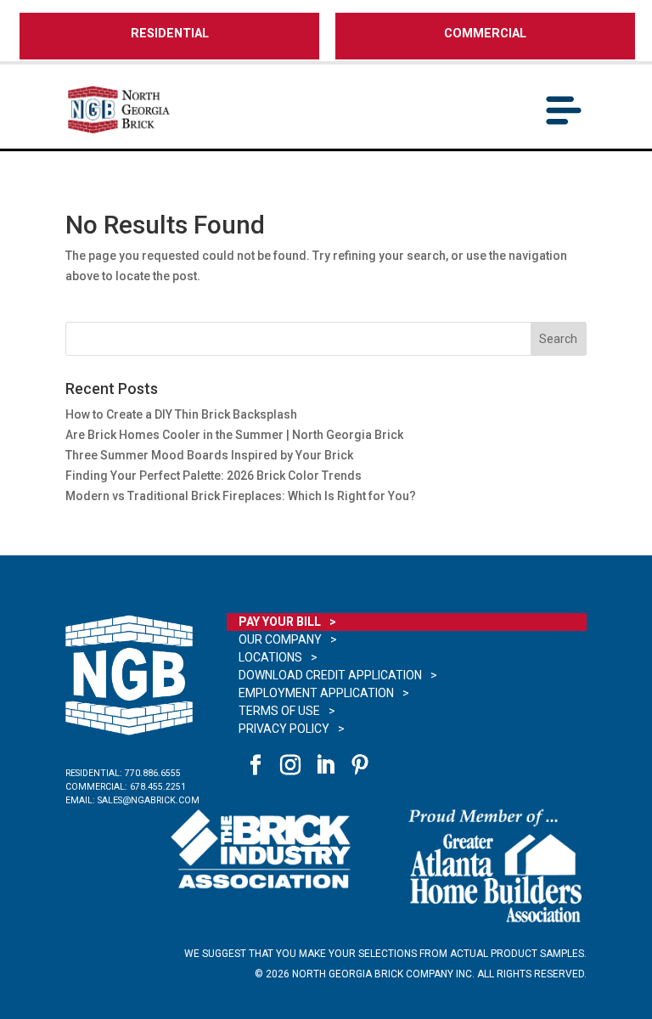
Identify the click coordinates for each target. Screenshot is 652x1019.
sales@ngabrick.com (149, 800)
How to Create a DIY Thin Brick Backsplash (181, 414)
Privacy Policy (284, 728)
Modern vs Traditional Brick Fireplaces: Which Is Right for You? (240, 496)
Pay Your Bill (280, 621)
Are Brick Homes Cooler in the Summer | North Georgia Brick (234, 435)
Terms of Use (279, 711)
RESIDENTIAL (170, 33)
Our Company (280, 639)
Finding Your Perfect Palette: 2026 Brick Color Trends (213, 475)
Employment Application (316, 693)
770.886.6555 (153, 773)
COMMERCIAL (485, 33)
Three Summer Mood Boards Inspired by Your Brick (210, 455)
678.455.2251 (158, 786)
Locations (270, 657)
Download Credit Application (330, 675)
